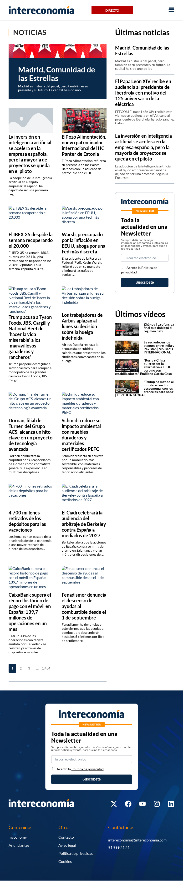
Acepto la (80, 769)
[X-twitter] (114, 803)
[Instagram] (156, 803)
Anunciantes (19, 845)
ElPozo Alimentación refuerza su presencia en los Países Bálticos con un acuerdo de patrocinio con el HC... (84, 167)
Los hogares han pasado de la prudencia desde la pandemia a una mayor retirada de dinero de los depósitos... (30, 542)
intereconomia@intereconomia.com (137, 840)
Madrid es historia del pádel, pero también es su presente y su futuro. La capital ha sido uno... (53, 88)
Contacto (66, 837)
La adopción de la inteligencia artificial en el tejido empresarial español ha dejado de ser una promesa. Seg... (30, 186)
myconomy (18, 837)
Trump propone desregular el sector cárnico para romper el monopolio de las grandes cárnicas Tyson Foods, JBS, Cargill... (30, 372)
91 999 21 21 (119, 847)
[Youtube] (142, 803)
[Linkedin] (171, 803)
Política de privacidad (75, 853)
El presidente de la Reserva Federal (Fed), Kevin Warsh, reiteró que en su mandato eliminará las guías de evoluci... (82, 266)
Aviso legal (67, 845)
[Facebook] (128, 803)
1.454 (46, 668)
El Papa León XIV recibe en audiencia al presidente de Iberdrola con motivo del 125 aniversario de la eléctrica (143, 92)
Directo (112, 10)
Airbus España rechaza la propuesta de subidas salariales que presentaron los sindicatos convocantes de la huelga (84, 352)
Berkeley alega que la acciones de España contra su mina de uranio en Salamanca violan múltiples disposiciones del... (84, 548)
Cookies (65, 861)
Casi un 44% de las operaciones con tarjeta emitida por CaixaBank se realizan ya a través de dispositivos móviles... (27, 644)
